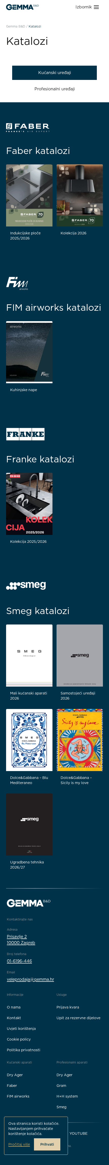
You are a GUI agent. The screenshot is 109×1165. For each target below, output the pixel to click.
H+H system (67, 1096)
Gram (61, 1086)
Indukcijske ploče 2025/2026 (25, 235)
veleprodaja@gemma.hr (30, 979)
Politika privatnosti (23, 1050)
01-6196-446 (19, 961)
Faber (12, 1086)
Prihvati (47, 1144)
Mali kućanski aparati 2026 (28, 695)
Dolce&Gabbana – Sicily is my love (76, 780)
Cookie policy (19, 1039)
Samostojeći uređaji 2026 (78, 695)
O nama (14, 1007)
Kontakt (14, 1018)
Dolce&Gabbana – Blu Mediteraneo (29, 780)
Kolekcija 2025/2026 (28, 541)
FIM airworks (18, 1096)
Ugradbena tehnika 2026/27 (27, 864)
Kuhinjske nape (23, 390)
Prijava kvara (68, 1007)
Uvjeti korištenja (21, 1029)
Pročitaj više (19, 1144)
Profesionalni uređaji (54, 89)
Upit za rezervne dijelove (78, 1018)
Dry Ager (15, 1075)
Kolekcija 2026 (73, 233)
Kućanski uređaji (54, 72)
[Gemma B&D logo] (22, 7)
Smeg (61, 1107)
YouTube (78, 1133)
